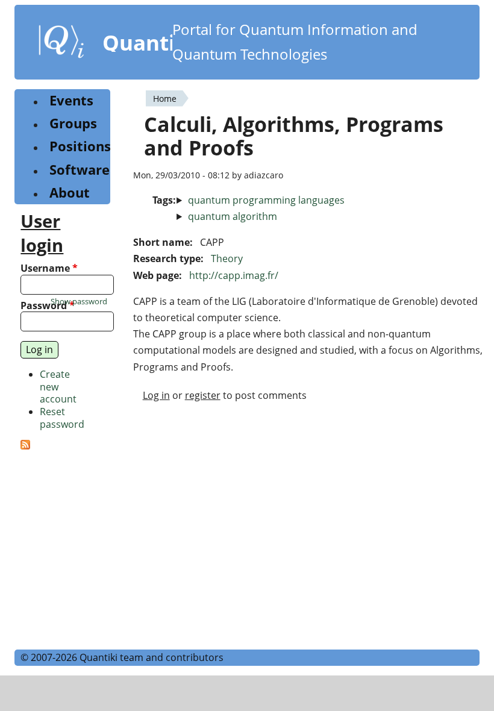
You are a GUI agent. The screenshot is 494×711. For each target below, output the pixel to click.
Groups (73, 123)
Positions (80, 146)
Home (165, 98)
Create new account (58, 387)
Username (49, 268)
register (202, 395)
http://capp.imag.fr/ (233, 275)
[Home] (61, 44)
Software (79, 169)
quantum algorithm (232, 216)
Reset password (62, 418)
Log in (156, 395)
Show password (79, 301)
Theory (227, 258)
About (69, 192)
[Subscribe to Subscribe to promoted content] (25, 446)
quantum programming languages (266, 200)
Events (71, 100)
